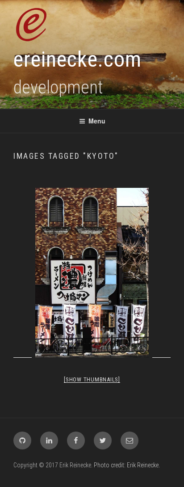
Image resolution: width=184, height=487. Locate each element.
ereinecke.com (77, 59)
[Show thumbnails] (92, 379)
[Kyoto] (92, 273)
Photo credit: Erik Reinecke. (127, 465)
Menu (96, 120)
